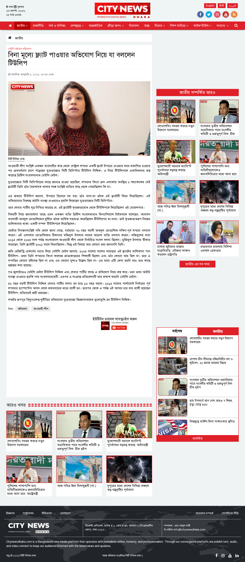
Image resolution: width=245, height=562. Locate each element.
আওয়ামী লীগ (41, 309)
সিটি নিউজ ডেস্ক (16, 159)
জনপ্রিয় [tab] (218, 331)
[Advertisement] (197, 59)
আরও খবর (16, 405)
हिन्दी (222, 5)
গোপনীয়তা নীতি (230, 513)
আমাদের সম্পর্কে (204, 513)
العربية (232, 5)
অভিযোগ (22, 309)
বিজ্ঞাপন (10, 513)
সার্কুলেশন (28, 513)
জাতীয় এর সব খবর (197, 264)
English (210, 5)
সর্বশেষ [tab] (177, 331)
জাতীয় (19, 38)
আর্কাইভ (197, 438)
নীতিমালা (47, 513)
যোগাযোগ (65, 513)
